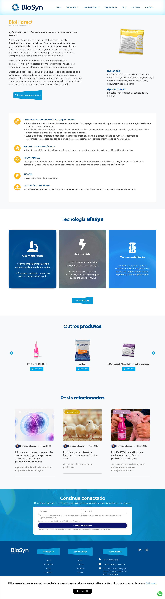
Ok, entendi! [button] (82, 591)
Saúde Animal (90, 7)
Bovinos (80, 568)
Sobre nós (71, 7)
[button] (11, 353)
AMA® (83, 364)
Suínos (80, 564)
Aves (80, 560)
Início (58, 7)
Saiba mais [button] (151, 583)
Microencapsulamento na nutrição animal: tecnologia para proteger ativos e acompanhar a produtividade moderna (34, 457)
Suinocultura (122, 412)
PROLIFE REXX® (37, 364)
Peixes (80, 572)
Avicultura (72, 412)
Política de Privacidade (73, 521)
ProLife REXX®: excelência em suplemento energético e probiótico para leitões (127, 455)
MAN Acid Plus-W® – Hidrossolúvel (129, 364)
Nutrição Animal (27, 412)
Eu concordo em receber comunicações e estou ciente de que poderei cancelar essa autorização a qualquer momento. (80, 516)
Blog (124, 7)
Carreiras (135, 7)
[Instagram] (147, 550)
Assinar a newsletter (82, 525)
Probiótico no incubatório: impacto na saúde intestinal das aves (80, 455)
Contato (149, 7)
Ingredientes (111, 7)
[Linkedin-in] (140, 550)
